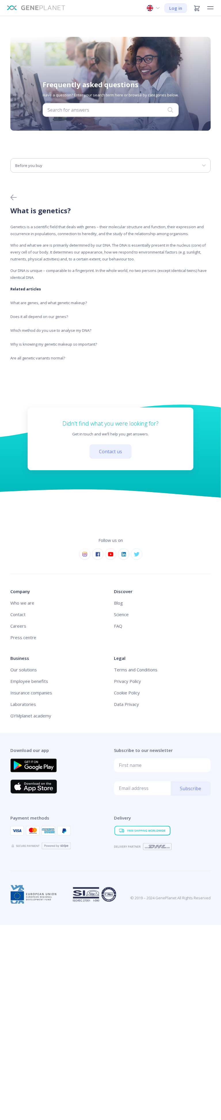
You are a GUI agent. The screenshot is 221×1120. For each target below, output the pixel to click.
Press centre (23, 637)
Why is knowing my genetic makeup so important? (53, 344)
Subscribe (190, 788)
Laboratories (23, 704)
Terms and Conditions (135, 670)
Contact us (110, 451)
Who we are (22, 603)
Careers (18, 626)
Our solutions (23, 670)
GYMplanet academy (30, 716)
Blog (118, 603)
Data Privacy (126, 704)
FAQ (118, 626)
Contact (18, 614)
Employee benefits (29, 681)
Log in (175, 8)
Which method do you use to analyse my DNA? (50, 330)
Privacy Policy (127, 681)
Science (121, 614)
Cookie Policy (127, 693)
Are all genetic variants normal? (37, 358)
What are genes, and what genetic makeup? (48, 302)
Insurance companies (31, 693)
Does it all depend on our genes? (39, 316)
